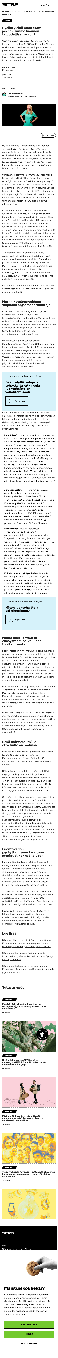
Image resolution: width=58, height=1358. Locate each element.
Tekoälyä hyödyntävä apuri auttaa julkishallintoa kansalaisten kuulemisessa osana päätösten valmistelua (28, 1174)
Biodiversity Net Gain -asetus (29, 445)
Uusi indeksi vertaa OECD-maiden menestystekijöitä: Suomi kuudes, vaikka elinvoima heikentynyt (24, 1062)
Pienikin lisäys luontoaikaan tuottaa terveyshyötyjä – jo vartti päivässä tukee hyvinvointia (24, 1006)
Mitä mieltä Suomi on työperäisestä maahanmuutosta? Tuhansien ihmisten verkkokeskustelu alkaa (23, 1118)
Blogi (14, 12)
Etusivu (5, 12)
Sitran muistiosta (24, 461)
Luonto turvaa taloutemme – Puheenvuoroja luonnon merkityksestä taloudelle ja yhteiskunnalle (28, 969)
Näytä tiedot (29, 1343)
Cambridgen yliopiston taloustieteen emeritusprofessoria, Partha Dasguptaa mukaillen (27, 262)
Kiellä (29, 1334)
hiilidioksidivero (40, 500)
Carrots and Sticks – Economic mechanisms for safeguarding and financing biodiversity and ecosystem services (27, 943)
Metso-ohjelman (22, 713)
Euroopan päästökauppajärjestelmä (23, 503)
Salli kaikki (29, 1325)
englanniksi (8, 732)
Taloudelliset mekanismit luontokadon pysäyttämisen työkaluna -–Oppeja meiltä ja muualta (27, 956)
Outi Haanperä (15, 93)
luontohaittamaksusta (40, 481)
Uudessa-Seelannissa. (28, 580)
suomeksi (36, 729)
